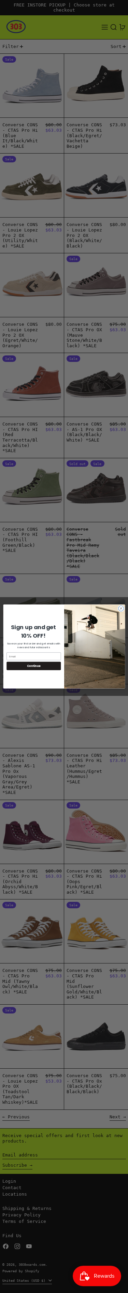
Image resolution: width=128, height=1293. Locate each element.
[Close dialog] (121, 608)
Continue (33, 666)
